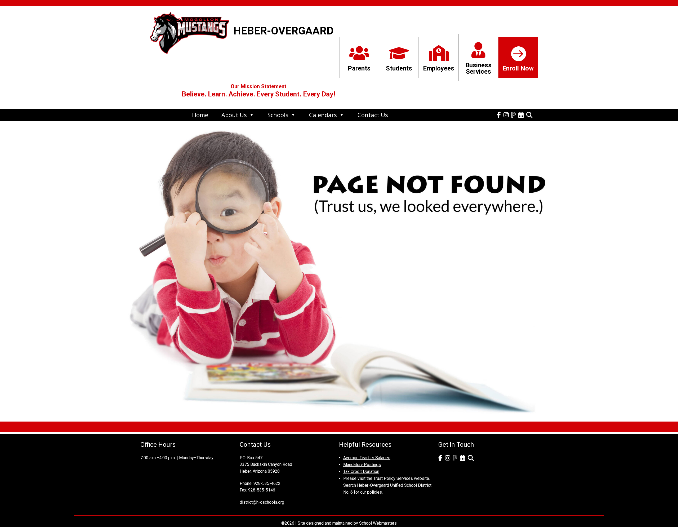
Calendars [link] (323, 114)
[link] (189, 50)
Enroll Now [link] (518, 68)
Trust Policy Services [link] (393, 478)
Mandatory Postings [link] (362, 464)
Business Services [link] (478, 68)
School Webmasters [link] (378, 523)
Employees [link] (438, 68)
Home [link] (200, 114)
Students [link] (399, 68)
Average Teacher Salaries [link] (366, 457)
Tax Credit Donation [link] (361, 471)
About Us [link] (234, 114)
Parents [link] (359, 68)
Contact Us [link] (373, 114)
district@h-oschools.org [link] (262, 502)
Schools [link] (277, 114)
